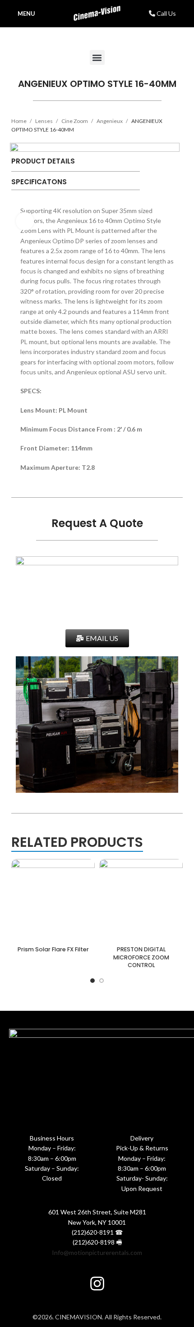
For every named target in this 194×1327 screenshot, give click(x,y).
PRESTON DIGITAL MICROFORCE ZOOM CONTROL (141, 957)
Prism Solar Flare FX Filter (53, 949)
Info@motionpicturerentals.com (97, 1252)
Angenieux (110, 121)
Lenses (44, 121)
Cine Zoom (75, 121)
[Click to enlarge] (25, 221)
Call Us (165, 13)
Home (19, 121)
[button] (97, 57)
